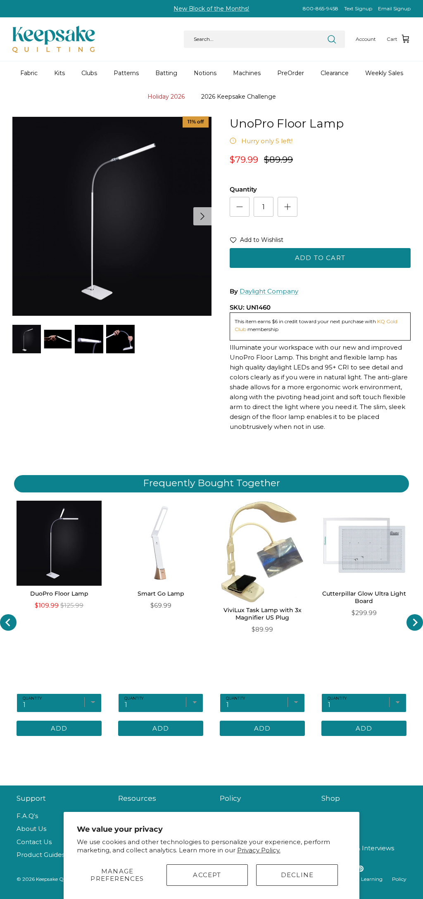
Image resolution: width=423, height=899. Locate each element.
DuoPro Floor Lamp (59, 593)
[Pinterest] (360, 869)
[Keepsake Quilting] (53, 39)
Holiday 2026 (166, 96)
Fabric (29, 73)
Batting (166, 73)
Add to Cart (320, 258)
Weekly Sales (384, 73)
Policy (399, 879)
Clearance (335, 73)
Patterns (126, 73)
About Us (31, 829)
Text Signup (358, 8)
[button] (256, 241)
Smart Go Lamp (161, 593)
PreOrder (290, 73)
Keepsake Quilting (57, 879)
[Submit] (332, 39)
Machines (247, 73)
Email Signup (394, 8)
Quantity (243, 189)
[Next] (202, 216)
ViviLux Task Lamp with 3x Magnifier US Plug (262, 613)
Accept (207, 875)
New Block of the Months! (211, 8)
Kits (59, 73)
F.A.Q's (27, 816)
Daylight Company (269, 291)
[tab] (176, 748)
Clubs (89, 73)
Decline (297, 875)
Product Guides (41, 855)
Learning (372, 879)
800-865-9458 (320, 8)
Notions (205, 73)
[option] (112, 216)
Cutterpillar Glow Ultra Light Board (364, 597)
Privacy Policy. (258, 850)
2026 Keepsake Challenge (238, 96)
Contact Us (34, 842)
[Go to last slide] (8, 622)
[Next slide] (414, 622)
